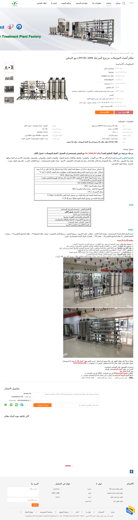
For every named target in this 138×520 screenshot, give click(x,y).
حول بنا (88, 512)
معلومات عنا (96, 3)
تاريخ (89, 493)
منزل (112, 512)
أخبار (77, 512)
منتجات (108, 3)
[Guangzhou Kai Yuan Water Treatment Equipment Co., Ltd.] (14, 4)
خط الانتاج (57, 489)
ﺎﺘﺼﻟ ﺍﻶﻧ (103, 112)
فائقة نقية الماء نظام (117, 497)
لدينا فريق (88, 501)
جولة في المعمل (82, 3)
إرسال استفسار (42, 405)
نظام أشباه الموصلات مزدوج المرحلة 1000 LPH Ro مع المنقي (90, 53)
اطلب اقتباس (41, 3)
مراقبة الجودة (66, 3)
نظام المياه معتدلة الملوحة (115, 493)
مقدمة (89, 489)
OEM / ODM (56, 493)
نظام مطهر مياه (118, 501)
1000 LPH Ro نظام (88, 378)
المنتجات (101, 512)
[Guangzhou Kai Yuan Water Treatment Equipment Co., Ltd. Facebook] (131, 471)
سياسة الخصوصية (46, 512)
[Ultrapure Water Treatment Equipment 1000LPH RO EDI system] (42, 100)
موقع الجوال (29, 512)
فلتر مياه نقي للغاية (121, 378)
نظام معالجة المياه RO (116, 489)
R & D (58, 497)
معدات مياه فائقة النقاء (104, 378)
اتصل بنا (54, 3)
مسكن (118, 3)
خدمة (89, 497)
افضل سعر (122, 112)
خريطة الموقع (64, 512)
